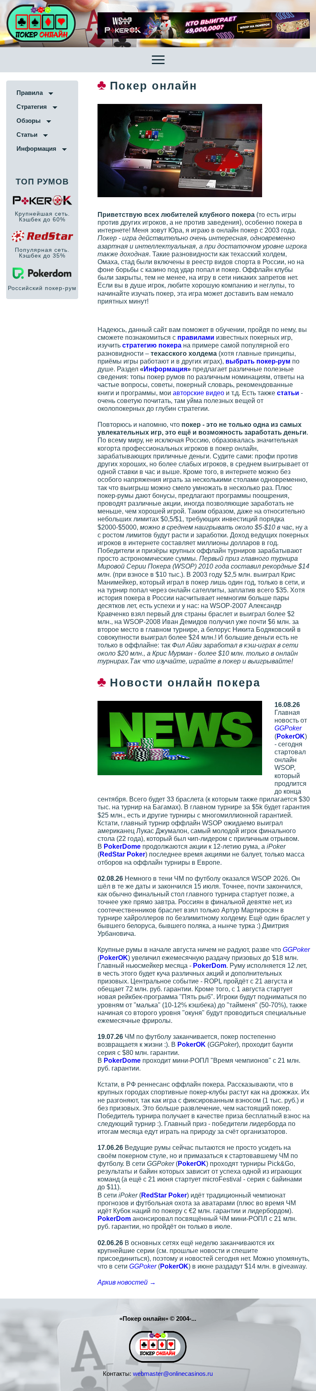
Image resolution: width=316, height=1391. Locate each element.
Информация (36, 148)
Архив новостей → (127, 1282)
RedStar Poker (122, 854)
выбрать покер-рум (257, 361)
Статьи (26, 134)
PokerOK (290, 736)
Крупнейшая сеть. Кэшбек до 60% (42, 216)
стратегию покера (151, 345)
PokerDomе (122, 846)
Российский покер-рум (42, 288)
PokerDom (209, 965)
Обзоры (28, 120)
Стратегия (31, 106)
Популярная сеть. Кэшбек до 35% (42, 252)
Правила (29, 92)
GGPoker (288, 728)
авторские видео (198, 392)
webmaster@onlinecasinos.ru (173, 1373)
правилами (195, 337)
